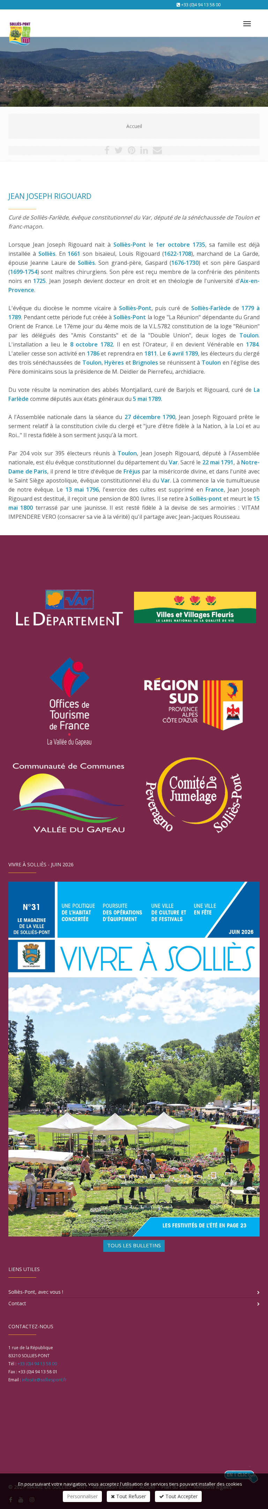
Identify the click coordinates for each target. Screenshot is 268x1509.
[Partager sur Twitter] (118, 151)
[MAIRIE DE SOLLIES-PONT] (19, 21)
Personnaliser (82, 1496)
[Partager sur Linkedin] (144, 151)
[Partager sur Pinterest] (131, 151)
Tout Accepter (181, 1496)
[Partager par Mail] (157, 151)
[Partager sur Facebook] (107, 151)
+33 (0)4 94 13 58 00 (201, 5)
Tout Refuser (130, 1496)
